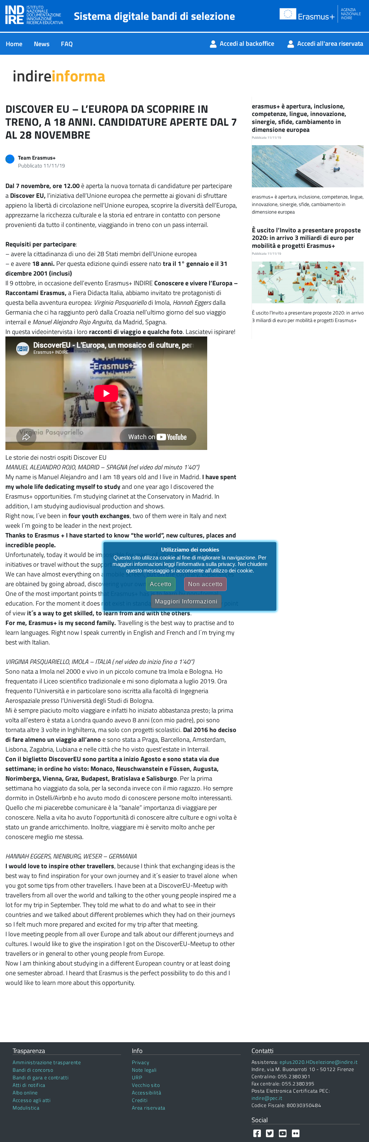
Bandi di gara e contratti (41, 1077)
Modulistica (26, 1107)
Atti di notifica (29, 1085)
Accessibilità (146, 1092)
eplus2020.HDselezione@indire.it (319, 1062)
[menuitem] (14, 43)
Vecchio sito (146, 1085)
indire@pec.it (267, 1098)
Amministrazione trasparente (47, 1062)
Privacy (140, 1062)
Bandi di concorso (33, 1070)
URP (137, 1077)
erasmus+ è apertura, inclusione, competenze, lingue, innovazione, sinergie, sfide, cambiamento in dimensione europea (299, 117)
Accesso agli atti (32, 1100)
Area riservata (148, 1107)
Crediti (139, 1100)
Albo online (25, 1092)
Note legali (144, 1070)
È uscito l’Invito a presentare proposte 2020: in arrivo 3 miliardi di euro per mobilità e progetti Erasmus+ (306, 237)
